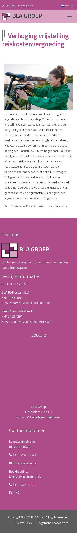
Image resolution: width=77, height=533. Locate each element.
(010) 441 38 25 (24, 484)
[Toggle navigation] (69, 16)
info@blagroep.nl (25, 5)
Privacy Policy (23, 523)
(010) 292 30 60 (8, 5)
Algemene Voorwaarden (53, 523)
